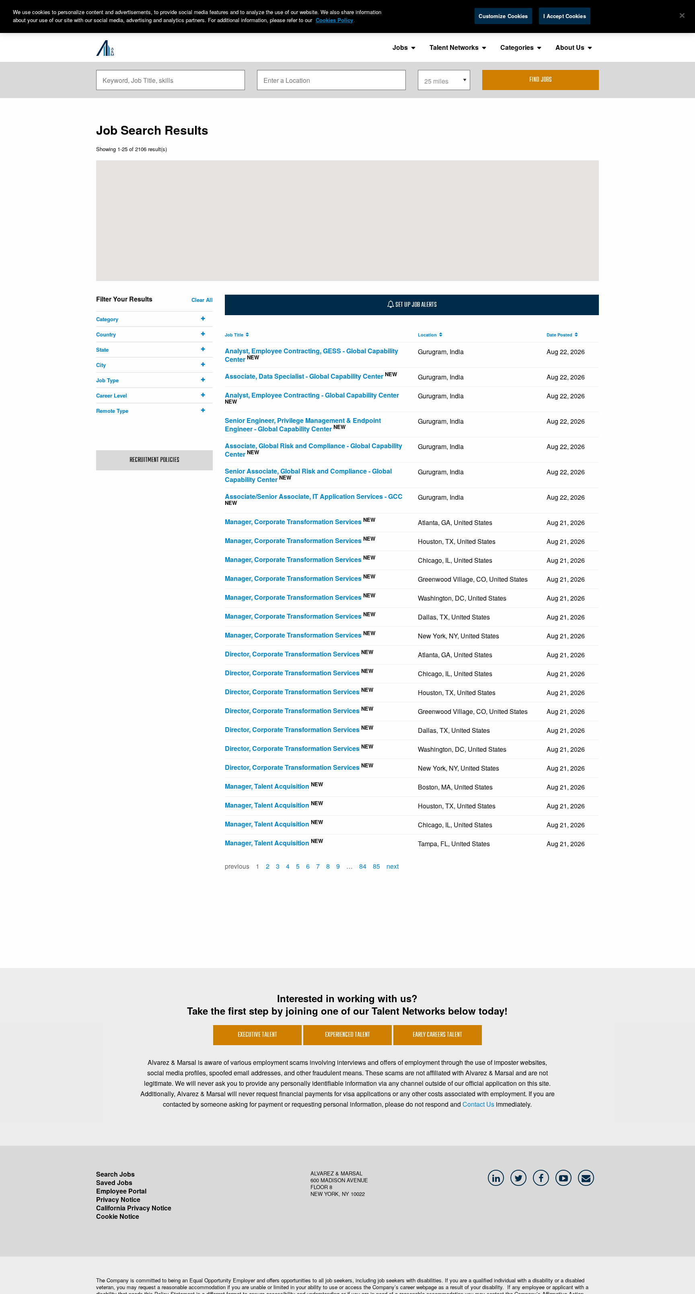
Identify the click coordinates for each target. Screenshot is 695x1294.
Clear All (202, 300)
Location (428, 335)
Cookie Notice (117, 1216)
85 (376, 866)
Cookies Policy (334, 20)
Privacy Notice (118, 1199)
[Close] (682, 16)
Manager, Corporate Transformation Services (293, 521)
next (393, 866)
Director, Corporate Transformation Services (292, 653)
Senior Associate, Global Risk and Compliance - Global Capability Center (308, 475)
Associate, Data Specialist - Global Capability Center (304, 376)
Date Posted (561, 335)
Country (106, 334)
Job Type (107, 380)
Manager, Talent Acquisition (267, 786)
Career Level (111, 395)
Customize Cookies (503, 16)
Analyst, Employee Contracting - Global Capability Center (312, 395)
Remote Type (112, 410)
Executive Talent (257, 1035)
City (101, 364)
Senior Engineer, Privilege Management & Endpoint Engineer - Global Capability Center (303, 424)
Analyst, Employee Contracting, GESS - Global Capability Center (311, 355)
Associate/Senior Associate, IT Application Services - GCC (314, 496)
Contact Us (478, 1104)
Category (107, 319)
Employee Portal (121, 1191)
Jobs (400, 47)
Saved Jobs (114, 1182)
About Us (569, 47)
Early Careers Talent (437, 1035)
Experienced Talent (347, 1035)
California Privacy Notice (133, 1207)
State (102, 349)
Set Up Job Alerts (415, 305)
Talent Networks (454, 47)
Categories (517, 47)
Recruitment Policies (154, 460)
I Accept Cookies (564, 16)
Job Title (235, 335)
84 (362, 866)
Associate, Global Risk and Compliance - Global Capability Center (313, 450)
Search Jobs (115, 1174)
